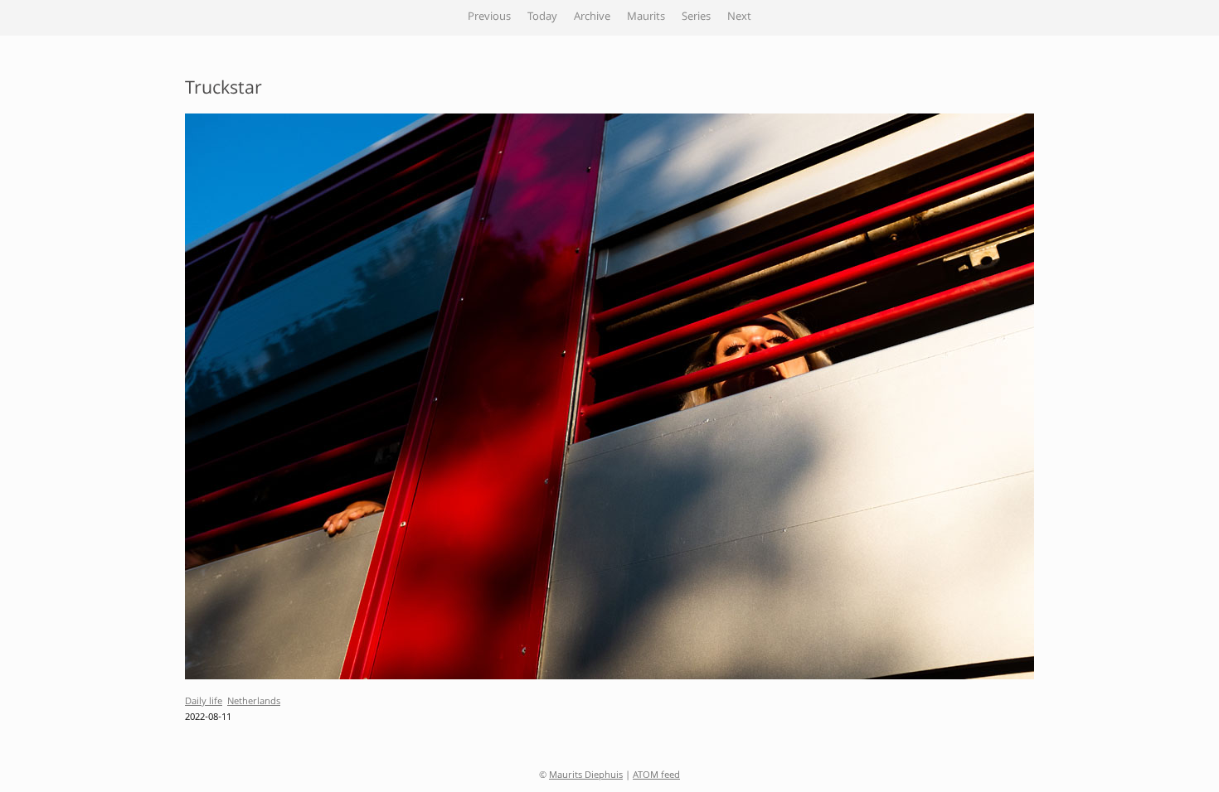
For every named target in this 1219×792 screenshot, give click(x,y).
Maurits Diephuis (586, 776)
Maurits (646, 17)
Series (696, 17)
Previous (489, 17)
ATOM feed (656, 776)
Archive (592, 17)
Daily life (203, 702)
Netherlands (253, 702)
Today (542, 17)
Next (739, 17)
